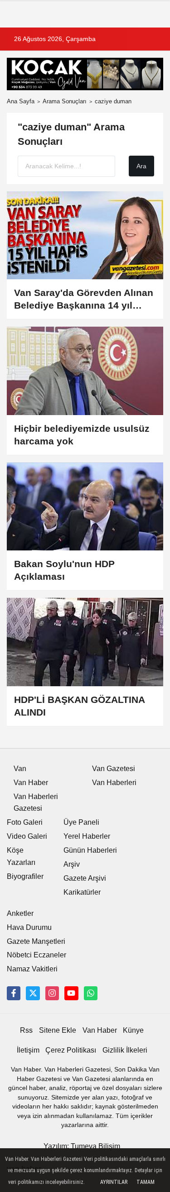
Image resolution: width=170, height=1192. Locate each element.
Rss (26, 1030)
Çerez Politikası (70, 1050)
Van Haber (31, 782)
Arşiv (71, 864)
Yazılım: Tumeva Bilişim (82, 1146)
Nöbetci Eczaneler (36, 955)
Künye (133, 1030)
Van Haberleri (114, 782)
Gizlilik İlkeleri (124, 1050)
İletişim (28, 1050)
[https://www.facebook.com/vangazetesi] (13, 993)
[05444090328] (90, 993)
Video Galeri (27, 836)
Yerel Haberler (86, 836)
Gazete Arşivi (84, 878)
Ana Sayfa (20, 101)
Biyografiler (25, 876)
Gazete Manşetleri (36, 941)
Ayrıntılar (113, 1182)
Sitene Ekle (57, 1030)
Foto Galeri (25, 822)
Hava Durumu (29, 927)
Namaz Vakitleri (32, 969)
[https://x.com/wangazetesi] (32, 993)
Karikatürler (82, 892)
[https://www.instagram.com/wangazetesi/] (52, 993)
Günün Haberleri (90, 850)
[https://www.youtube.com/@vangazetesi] (71, 993)
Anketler (20, 913)
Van (20, 768)
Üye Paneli (81, 822)
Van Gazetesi (113, 768)
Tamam (145, 1182)
